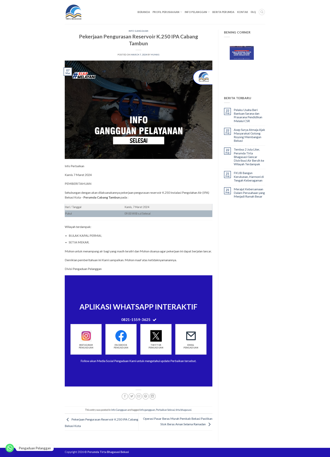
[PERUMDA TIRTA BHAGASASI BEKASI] (81, 12)
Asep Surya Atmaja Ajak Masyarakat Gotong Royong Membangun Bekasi (249, 135)
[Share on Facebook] (125, 396)
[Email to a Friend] (139, 396)
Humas (155, 54)
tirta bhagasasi (183, 409)
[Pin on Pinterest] (145, 396)
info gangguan (147, 409)
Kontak (242, 12)
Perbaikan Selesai (165, 409)
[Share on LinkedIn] (152, 396)
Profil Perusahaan (166, 12)
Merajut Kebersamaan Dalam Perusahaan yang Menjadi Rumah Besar (249, 192)
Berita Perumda (223, 12)
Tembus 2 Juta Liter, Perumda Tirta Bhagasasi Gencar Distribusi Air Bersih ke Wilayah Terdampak (249, 156)
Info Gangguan (138, 31)
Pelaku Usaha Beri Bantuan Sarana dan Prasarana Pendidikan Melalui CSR (248, 115)
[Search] (262, 12)
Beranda (144, 12)
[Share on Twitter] (132, 396)
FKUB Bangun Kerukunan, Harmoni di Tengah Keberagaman (249, 176)
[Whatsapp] (10, 448)
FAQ (253, 12)
